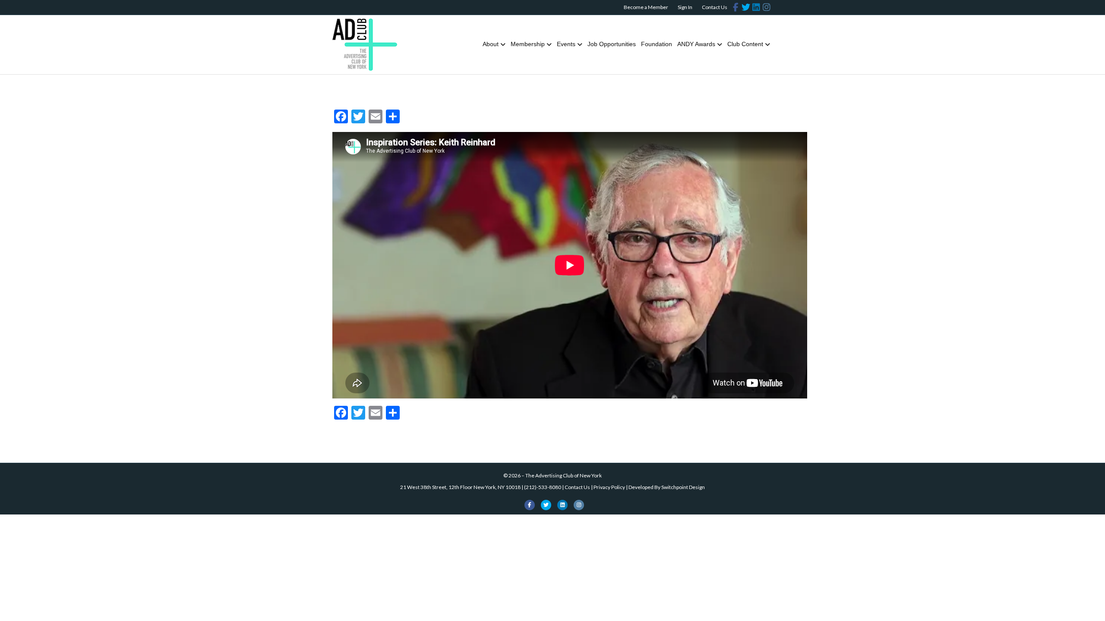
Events (566, 44)
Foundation (656, 44)
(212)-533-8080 (542, 487)
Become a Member (646, 7)
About (491, 44)
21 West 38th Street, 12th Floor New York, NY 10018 (460, 487)
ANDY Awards (696, 44)
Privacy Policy (609, 487)
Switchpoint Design (683, 487)
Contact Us (714, 7)
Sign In (685, 7)
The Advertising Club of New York (563, 475)
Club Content (745, 44)
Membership (528, 44)
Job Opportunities (611, 44)
